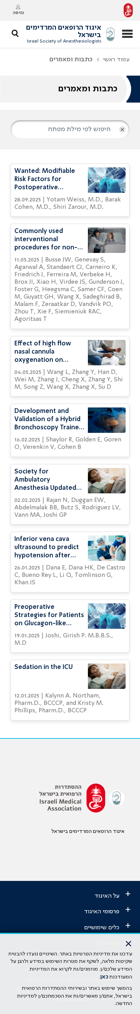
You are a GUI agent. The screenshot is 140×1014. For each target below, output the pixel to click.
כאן (104, 977)
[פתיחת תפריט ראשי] (127, 34)
